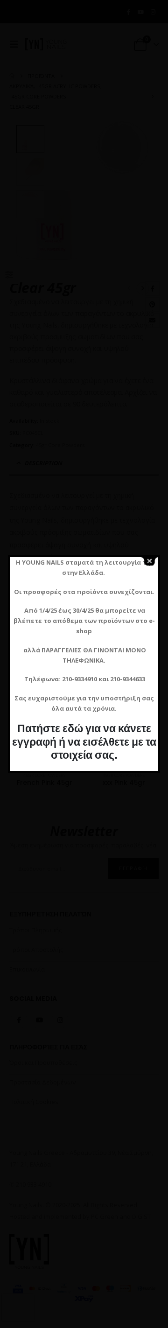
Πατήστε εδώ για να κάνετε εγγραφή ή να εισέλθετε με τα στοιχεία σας (84, 741)
